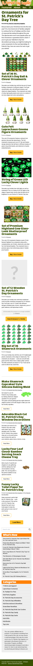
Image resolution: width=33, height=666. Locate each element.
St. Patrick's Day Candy (10, 612)
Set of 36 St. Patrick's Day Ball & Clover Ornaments (15, 76)
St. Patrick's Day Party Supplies (16, 24)
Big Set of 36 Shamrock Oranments (16, 348)
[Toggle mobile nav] (30, 7)
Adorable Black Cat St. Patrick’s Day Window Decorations (16, 417)
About (17, 7)
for (16, 319)
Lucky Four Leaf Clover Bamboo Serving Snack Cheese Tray (12, 453)
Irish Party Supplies (9, 595)
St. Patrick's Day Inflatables (12, 601)
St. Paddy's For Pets (9, 592)
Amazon (8, 82)
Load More (17, 522)
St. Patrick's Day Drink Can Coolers (14, 609)
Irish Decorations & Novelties (12, 603)
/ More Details (16, 99)
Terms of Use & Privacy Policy (15, 663)
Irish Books (6, 621)
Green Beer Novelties (10, 606)
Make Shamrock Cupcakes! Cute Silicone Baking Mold (16, 384)
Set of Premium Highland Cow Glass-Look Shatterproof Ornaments (15, 230)
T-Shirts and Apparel (9, 586)
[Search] (30, 529)
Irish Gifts (6, 618)
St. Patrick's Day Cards (10, 615)
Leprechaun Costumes (10, 589)
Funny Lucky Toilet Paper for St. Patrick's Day (13, 487)
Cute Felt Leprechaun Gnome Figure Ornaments (15, 129)
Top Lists (6, 624)
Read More (6, 409)
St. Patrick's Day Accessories (12, 598)
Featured (6, 7)
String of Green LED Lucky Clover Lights (15, 181)
